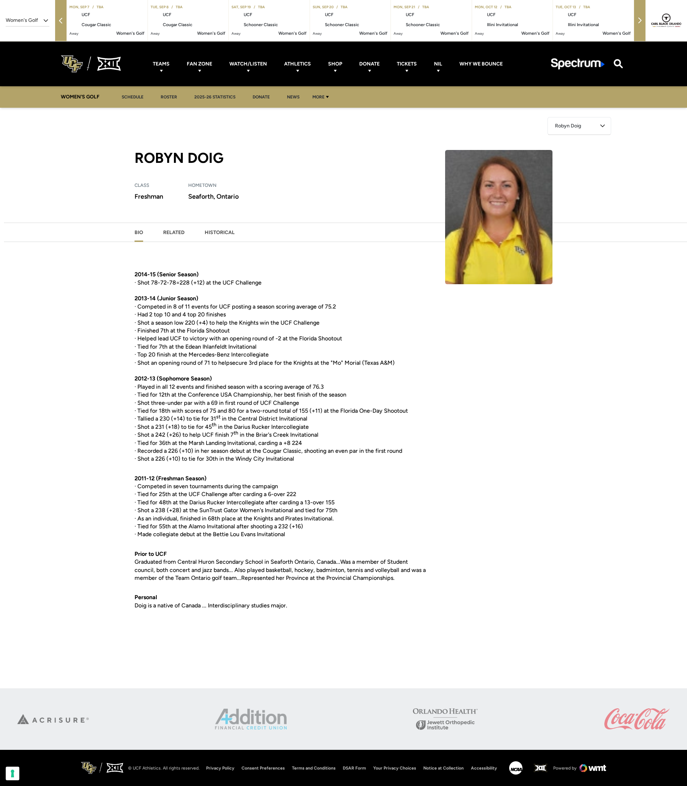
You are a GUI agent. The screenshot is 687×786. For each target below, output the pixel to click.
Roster (169, 97)
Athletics (297, 64)
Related (174, 232)
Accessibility (484, 768)
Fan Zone (199, 64)
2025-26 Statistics (217, 97)
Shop (335, 64)
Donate (369, 64)
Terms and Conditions (314, 768)
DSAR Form (354, 768)
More (318, 97)
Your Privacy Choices (394, 768)
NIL (438, 64)
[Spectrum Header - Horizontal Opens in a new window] (578, 63)
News (293, 97)
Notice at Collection (443, 768)
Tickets (407, 64)
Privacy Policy (220, 768)
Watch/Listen (248, 64)
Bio (139, 232)
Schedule (132, 97)
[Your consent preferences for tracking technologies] (12, 773)
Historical (220, 232)
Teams (161, 64)
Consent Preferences (263, 768)
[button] (61, 20)
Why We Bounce (481, 64)
